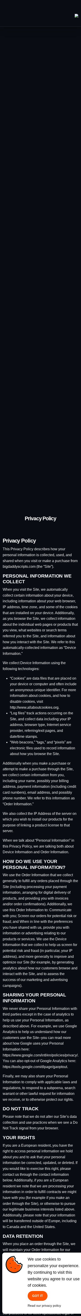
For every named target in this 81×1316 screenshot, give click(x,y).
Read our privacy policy (44, 1305)
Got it (37, 1296)
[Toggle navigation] (75, 9)
